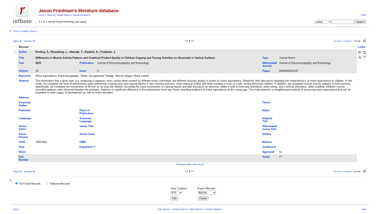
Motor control (141, 75)
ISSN (22, 141)
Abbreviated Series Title (269, 128)
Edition (266, 134)
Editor (266, 110)
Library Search (180, 209)
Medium (267, 141)
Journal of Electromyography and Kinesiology (123, 62)
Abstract (24, 80)
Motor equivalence (46, 75)
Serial (265, 156)
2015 (38, 62)
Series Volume (23, 136)
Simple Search (64, 15)
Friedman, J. (108, 51)
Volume (23, 70)
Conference (269, 146)
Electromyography (68, 75)
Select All (17, 41)
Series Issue (87, 134)
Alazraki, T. (76, 51)
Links (361, 46)
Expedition (86, 146)
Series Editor (22, 128)
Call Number (23, 158)
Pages (266, 70)
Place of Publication (87, 112)
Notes (22, 151)
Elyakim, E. (92, 51)
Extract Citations (213, 209)
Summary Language (86, 120)
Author (23, 51)
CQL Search (164, 209)
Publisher (25, 110)
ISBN (83, 141)
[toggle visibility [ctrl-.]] (11, 181)
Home (41, 15)
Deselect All (29, 41)
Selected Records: (60, 183)
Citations (348, 41)
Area (21, 146)
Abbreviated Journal (269, 64)
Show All (51, 15)
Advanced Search (81, 15)
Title (21, 57)
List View (337, 41)
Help (364, 209)
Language (25, 118)
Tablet (83, 75)
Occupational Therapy (101, 75)
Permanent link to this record (190, 164)
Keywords (25, 75)
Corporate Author (25, 104)
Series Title (86, 126)
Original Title (267, 120)
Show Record (196, 209)
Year (21, 62)
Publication (87, 62)
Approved (268, 151)
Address (24, 97)
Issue (83, 70)
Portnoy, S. (42, 51)
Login (363, 15)
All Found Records (30, 183)
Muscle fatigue (123, 75)
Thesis (266, 102)
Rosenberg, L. (59, 51)
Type (265, 57)
